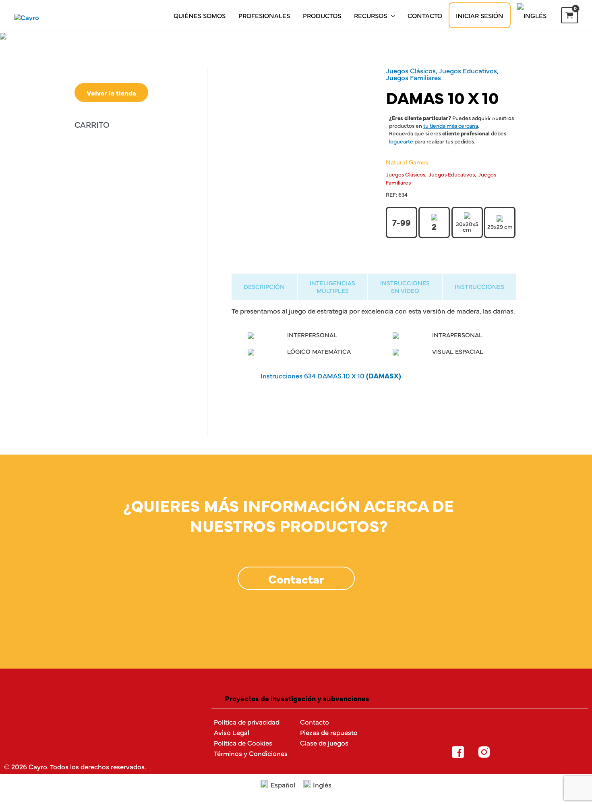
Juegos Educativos (468, 70)
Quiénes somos (200, 15)
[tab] (264, 287)
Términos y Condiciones (251, 753)
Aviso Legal (231, 732)
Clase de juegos (324, 742)
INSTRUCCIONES (479, 286)
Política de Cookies (243, 742)
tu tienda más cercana (450, 125)
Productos (322, 15)
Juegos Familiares (413, 77)
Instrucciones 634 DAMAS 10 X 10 (330, 375)
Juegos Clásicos (411, 70)
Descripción (264, 286)
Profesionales (264, 15)
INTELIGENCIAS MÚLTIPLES (332, 286)
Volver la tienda (111, 92)
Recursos (370, 15)
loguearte (401, 141)
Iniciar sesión (479, 15)
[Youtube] (536, 752)
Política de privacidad (246, 721)
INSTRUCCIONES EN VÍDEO (405, 286)
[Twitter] (510, 752)
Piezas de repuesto (329, 732)
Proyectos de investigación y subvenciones (297, 698)
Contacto (425, 15)
